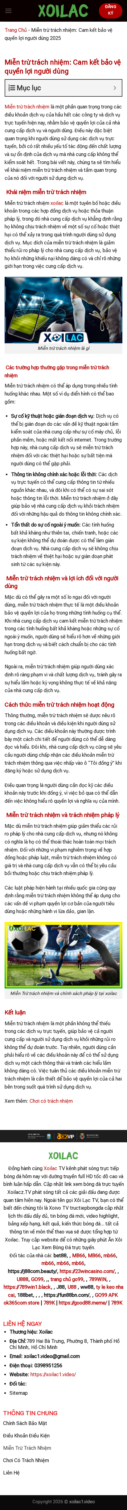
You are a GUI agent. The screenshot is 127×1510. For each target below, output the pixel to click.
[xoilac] (63, 10)
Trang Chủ (16, 30)
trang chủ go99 (67, 1279)
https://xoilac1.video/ (53, 1374)
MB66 (78, 1255)
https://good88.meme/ (83, 1303)
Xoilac (50, 1168)
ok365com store (21, 1303)
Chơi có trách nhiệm (51, 1101)
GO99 (37, 1279)
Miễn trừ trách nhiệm (27, 107)
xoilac (57, 203)
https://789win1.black (27, 1287)
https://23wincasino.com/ (87, 1271)
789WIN (97, 1279)
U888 (22, 1279)
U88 (72, 1287)
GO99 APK (106, 1295)
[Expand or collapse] (115, 88)
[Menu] (8, 10)
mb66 (110, 1255)
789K (49, 1303)
